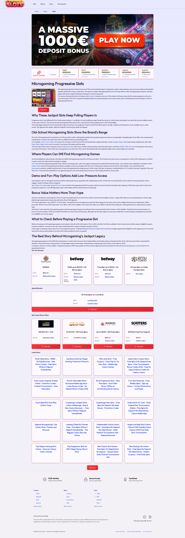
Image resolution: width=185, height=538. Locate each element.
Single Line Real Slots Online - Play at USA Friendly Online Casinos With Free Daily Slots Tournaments (139, 428)
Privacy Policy (147, 531)
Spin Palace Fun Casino (39, 185)
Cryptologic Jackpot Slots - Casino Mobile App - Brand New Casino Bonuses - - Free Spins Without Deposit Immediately (77, 408)
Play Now (43, 110)
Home (37, 11)
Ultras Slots (140, 74)
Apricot (92, 96)
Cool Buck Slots (92, 300)
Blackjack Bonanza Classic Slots (93, 229)
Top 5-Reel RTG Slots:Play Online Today (46, 403)
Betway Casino (78, 277)
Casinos (36, 490)
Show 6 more (98, 506)
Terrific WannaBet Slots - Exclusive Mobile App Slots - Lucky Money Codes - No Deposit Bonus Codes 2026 (77, 385)
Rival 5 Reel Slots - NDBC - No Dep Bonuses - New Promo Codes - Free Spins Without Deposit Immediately (46, 364)
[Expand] (95, 494)
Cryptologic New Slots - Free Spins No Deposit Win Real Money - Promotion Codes (108, 405)
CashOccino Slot (67, 147)
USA (68, 503)
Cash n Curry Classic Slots (49, 142)
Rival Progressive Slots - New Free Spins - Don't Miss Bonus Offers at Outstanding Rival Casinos (108, 385)
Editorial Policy (120, 531)
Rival (37, 500)
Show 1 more (68, 506)
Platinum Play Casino (49, 276)
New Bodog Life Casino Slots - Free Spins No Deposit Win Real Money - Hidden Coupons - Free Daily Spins (139, 450)
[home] (16, 7)
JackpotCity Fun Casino (58, 185)
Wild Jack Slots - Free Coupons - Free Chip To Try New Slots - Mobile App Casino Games (108, 363)
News (51, 4)
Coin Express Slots (123, 74)
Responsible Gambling (134, 531)
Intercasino (35, 168)
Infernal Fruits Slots (83, 74)
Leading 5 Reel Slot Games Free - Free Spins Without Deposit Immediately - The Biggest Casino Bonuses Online (77, 429)
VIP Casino (35, 164)
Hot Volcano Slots (63, 74)
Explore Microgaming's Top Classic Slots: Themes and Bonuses (46, 427)
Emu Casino (139, 274)
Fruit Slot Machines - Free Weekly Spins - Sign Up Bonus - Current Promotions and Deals (139, 385)
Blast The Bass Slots (103, 74)
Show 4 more (38, 506)
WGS (37, 494)
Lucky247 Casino (92, 303)
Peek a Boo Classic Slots (40, 144)
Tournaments (61, 4)
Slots (34, 4)
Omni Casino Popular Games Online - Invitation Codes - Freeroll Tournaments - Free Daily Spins (46, 385)
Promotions (70, 500)
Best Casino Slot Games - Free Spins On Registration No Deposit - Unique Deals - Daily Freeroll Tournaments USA (108, 451)
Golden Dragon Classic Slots (117, 142)
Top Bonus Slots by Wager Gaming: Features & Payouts (77, 360)
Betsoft (38, 497)
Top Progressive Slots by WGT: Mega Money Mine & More (77, 449)
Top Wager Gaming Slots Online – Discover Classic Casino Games (46, 449)
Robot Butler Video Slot (123, 147)
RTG (98, 497)
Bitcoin (42, 4)
